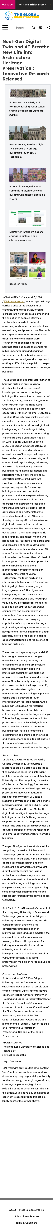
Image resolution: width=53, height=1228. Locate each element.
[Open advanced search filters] (40, 27)
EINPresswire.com (14, 301)
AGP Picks (8, 4)
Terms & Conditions (26, 1222)
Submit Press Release (26, 1216)
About (12, 1209)
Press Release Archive (31, 1209)
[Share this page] (49, 27)
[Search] (33, 27)
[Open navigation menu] (5, 27)
